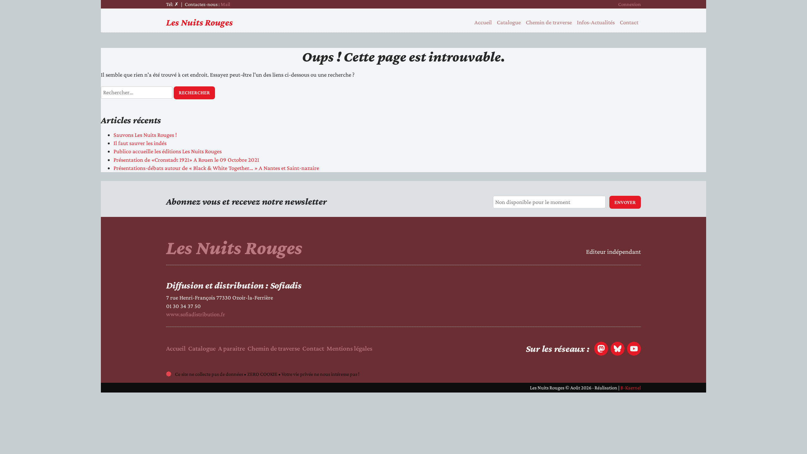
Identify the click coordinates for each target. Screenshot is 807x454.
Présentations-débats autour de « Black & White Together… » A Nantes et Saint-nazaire (216, 168)
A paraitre (231, 348)
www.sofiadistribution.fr (195, 314)
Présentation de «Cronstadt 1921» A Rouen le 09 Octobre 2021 (186, 159)
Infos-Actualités (596, 22)
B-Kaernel (630, 388)
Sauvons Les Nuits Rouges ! (145, 134)
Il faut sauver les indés (139, 143)
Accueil (483, 22)
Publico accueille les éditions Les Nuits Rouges (167, 151)
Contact (629, 22)
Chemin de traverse (549, 22)
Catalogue (509, 22)
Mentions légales (349, 348)
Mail (225, 4)
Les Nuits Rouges (199, 22)
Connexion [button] (629, 4)
